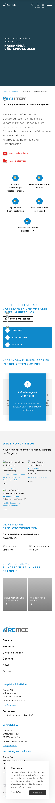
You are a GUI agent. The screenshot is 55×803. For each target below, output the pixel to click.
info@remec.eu (10, 746)
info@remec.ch (10, 705)
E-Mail (5, 484)
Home (5, 92)
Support (8, 671)
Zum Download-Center (18, 319)
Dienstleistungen (13, 653)
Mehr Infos (16, 792)
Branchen (8, 640)
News (6, 665)
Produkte (14, 92)
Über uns (8, 659)
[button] (6, 269)
